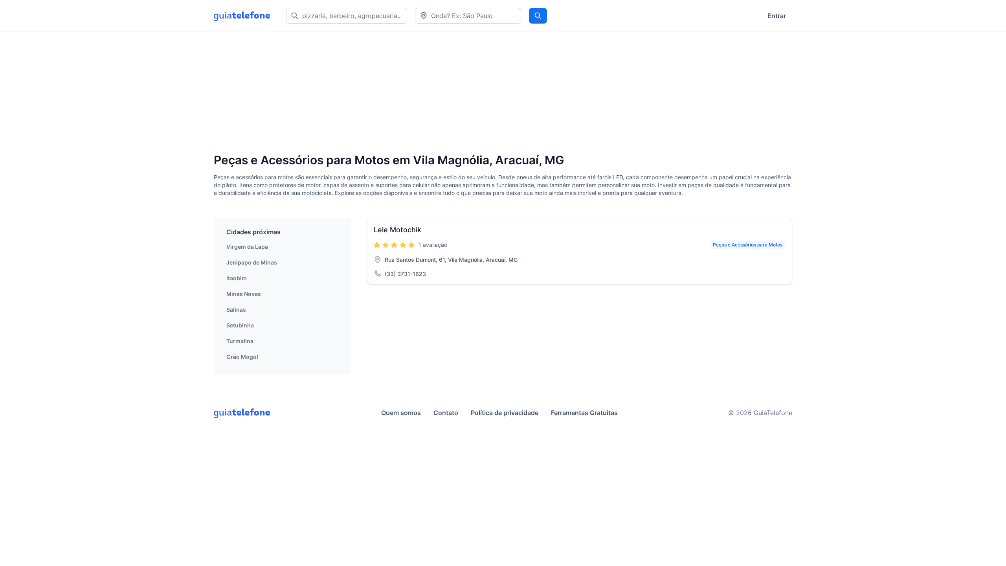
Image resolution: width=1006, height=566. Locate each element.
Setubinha (240, 325)
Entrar (776, 16)
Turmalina (239, 341)
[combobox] (468, 16)
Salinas (236, 309)
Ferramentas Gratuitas (584, 413)
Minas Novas (243, 293)
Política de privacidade (504, 413)
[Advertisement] (449, 93)
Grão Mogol (242, 356)
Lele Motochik (397, 230)
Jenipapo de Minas (251, 262)
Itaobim (236, 278)
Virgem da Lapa (247, 246)
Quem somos (401, 413)
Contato (445, 413)
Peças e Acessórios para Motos (747, 245)
